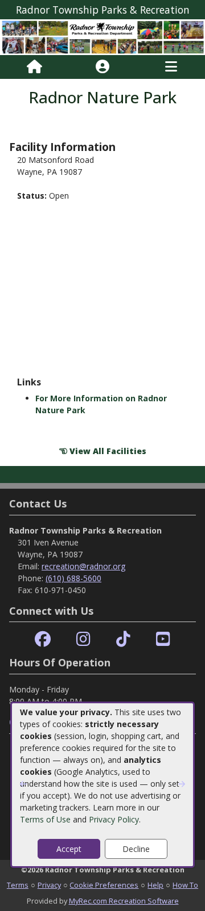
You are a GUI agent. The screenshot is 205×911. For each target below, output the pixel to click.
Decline (136, 848)
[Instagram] (83, 639)
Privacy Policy (114, 819)
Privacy (49, 885)
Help (155, 885)
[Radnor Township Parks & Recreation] (102, 36)
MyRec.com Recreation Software (124, 901)
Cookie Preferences (103, 885)
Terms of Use (45, 819)
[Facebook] (43, 639)
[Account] (102, 67)
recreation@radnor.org (83, 566)
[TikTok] (123, 639)
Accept (68, 848)
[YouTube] (163, 639)
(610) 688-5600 (73, 578)
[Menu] (171, 67)
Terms (17, 885)
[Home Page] (34, 67)
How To (185, 885)
